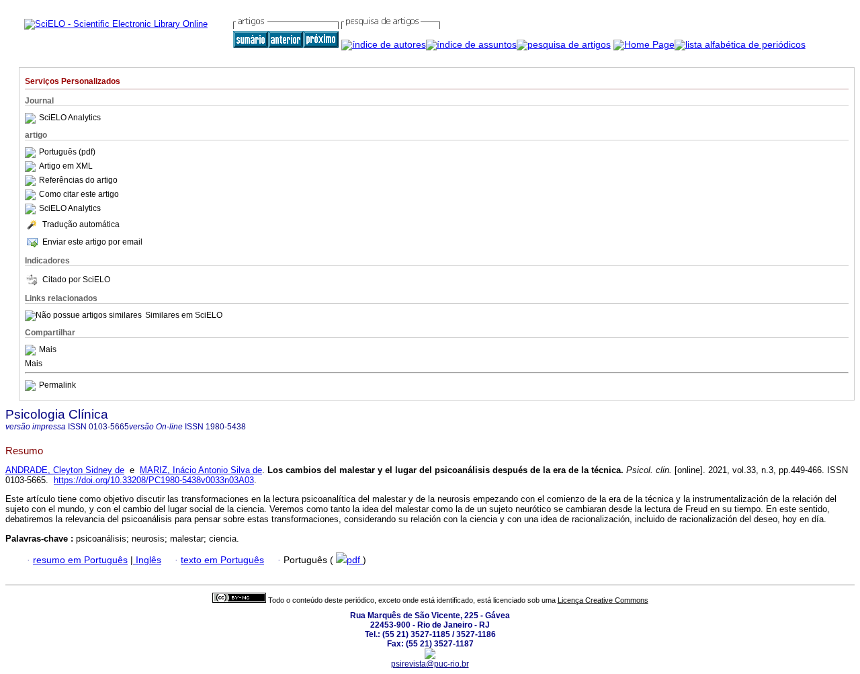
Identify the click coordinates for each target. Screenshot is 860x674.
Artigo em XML (66, 166)
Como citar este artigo (79, 194)
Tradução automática (81, 224)
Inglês (147, 560)
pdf (355, 560)
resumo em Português (80, 560)
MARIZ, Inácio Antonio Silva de (201, 470)
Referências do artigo (78, 180)
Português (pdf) (67, 152)
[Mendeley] (32, 349)
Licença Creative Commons (603, 600)
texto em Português (222, 560)
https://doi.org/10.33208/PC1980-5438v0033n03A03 (154, 480)
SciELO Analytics (70, 117)
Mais (47, 349)
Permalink (57, 385)
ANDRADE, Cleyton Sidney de (64, 470)
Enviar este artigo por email (92, 242)
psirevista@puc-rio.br (430, 664)
